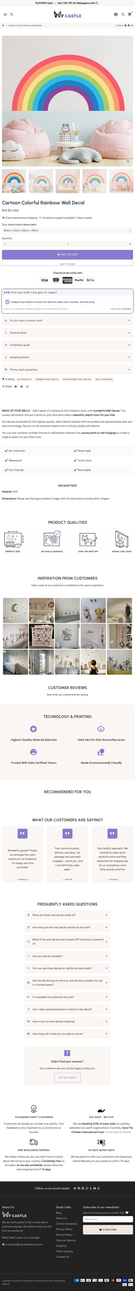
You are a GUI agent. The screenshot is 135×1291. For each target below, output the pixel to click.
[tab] (67, 320)
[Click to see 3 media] (68, 181)
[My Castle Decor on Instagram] (86, 1188)
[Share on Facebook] (125, 25)
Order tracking (64, 1251)
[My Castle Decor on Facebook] (79, 1188)
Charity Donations (66, 1223)
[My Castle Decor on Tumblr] (90, 1188)
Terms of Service (66, 1240)
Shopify (49, 1281)
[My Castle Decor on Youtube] (94, 1188)
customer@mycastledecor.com (22, 1244)
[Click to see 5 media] (121, 181)
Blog (58, 1212)
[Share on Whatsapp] (132, 25)
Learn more (116, 309)
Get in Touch (67, 1077)
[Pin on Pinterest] (129, 25)
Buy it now (67, 264)
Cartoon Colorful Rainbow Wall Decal (25, 25)
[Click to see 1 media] (14, 181)
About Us (61, 1218)
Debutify (6, 1284)
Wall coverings (104, 379)
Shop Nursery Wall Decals (77, 379)
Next (128, 101)
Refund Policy (64, 1234)
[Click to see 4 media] (94, 181)
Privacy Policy (64, 1229)
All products (24, 379)
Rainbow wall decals (47, 379)
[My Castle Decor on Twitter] (75, 1188)
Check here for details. (118, 1132)
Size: (19, 224)
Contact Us (62, 1256)
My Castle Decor (26, 1281)
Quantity (7, 238)
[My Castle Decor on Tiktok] (98, 1188)
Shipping (61, 1245)
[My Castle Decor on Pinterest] (82, 1188)
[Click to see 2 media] (41, 181)
